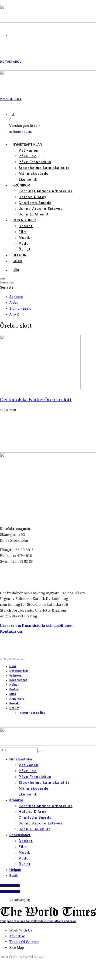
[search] (40, 751)
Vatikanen (29, 150)
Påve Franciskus (35, 162)
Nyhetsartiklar (27, 145)
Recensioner (24, 220)
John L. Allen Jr (34, 214)
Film (23, 232)
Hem (12, 666)
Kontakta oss (11, 631)
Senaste (16, 297)
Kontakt (14, 703)
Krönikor (21, 185)
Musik (24, 238)
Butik (17, 261)
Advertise (17, 936)
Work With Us (20, 930)
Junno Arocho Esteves (41, 209)
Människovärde (34, 174)
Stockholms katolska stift (44, 168)
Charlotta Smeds (35, 203)
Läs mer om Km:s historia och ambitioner (36, 625)
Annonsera (16, 698)
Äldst (13, 303)
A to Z (14, 314)
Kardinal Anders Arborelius (45, 191)
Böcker (26, 226)
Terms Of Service (24, 941)
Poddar (14, 689)
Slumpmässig (20, 308)
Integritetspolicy (32, 712)
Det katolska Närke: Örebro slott (36, 399)
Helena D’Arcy (32, 197)
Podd (24, 243)
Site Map (16, 947)
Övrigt (25, 249)
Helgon (20, 255)
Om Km (14, 708)
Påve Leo (28, 156)
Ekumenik (28, 179)
